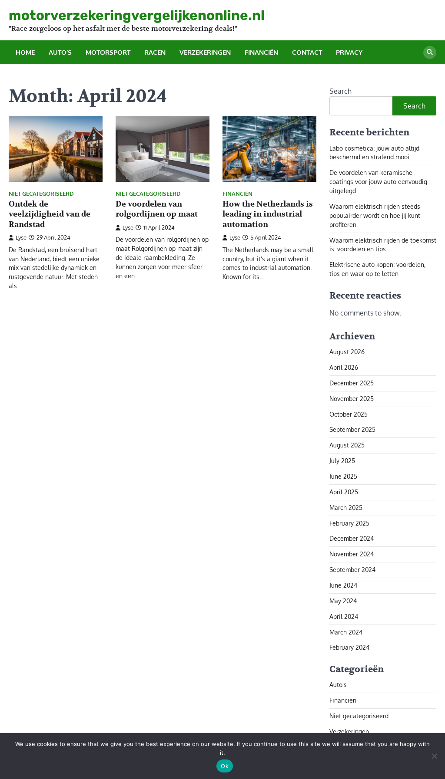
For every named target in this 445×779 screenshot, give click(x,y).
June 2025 (343, 476)
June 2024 (343, 585)
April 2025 (343, 492)
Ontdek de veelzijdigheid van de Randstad (49, 214)
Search (340, 91)
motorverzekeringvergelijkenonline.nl (137, 15)
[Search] (429, 52)
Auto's (338, 684)
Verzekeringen (205, 52)
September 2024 (352, 569)
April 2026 (343, 367)
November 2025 (351, 398)
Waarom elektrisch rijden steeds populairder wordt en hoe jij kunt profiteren (374, 215)
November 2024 (351, 554)
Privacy (349, 52)
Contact (307, 52)
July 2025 (342, 460)
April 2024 (343, 616)
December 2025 (351, 383)
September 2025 (352, 429)
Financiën (261, 52)
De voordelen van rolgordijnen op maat (157, 209)
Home (25, 52)
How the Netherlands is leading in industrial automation (267, 214)
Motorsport (108, 52)
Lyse (21, 237)
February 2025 (349, 523)
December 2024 (351, 538)
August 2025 (347, 445)
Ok (225, 766)
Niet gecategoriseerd (41, 194)
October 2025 (348, 414)
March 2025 (345, 507)
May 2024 (343, 601)
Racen (155, 52)
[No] (434, 756)
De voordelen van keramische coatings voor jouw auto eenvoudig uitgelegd (378, 181)
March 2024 (345, 632)
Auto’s (60, 52)
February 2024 (349, 647)
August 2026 (347, 351)
